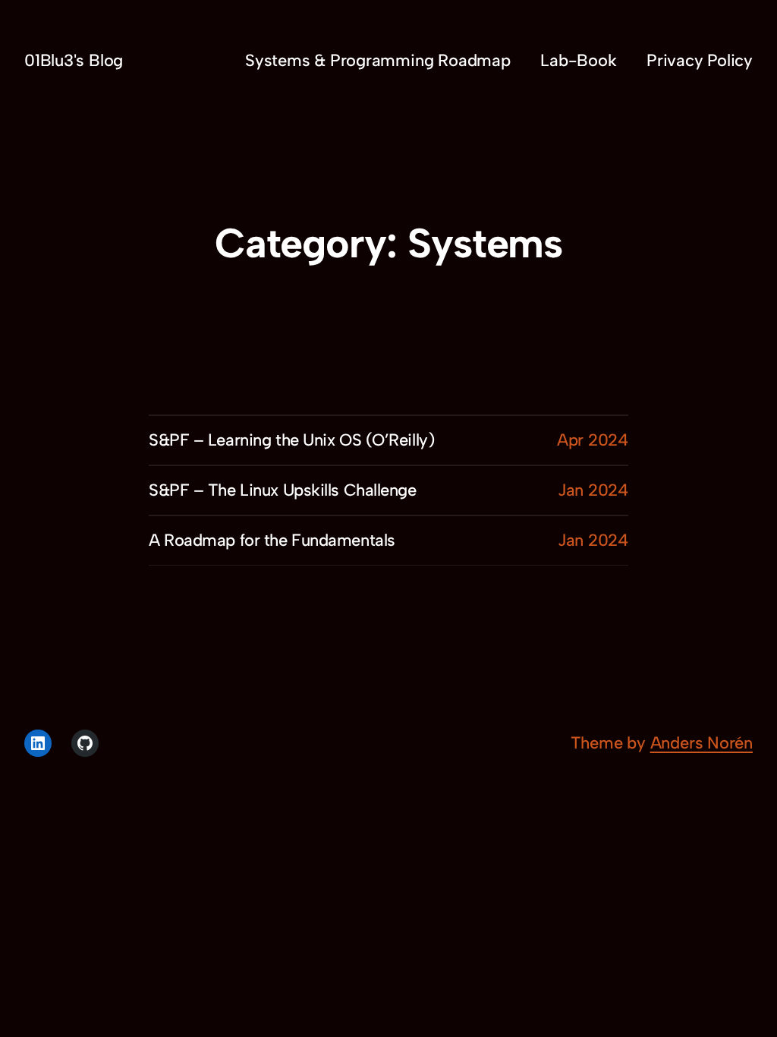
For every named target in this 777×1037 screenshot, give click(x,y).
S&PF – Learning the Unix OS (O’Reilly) (291, 440)
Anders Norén (701, 743)
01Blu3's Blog (73, 60)
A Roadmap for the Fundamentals (272, 540)
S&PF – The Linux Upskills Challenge (283, 490)
